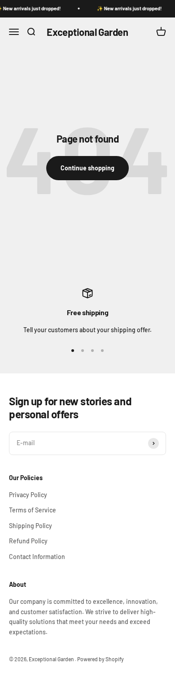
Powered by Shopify (100, 659)
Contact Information (37, 556)
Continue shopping (87, 168)
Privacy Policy (28, 495)
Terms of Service (32, 510)
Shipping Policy (30, 525)
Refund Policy (28, 541)
